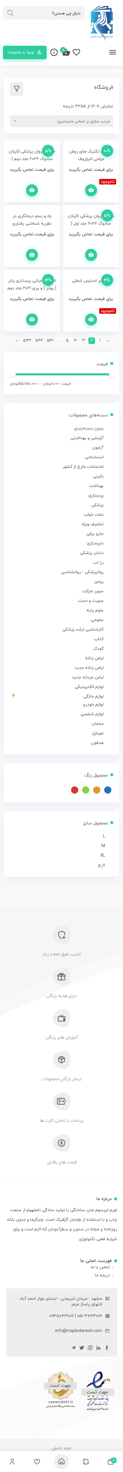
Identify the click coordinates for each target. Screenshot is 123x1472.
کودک (98, 648)
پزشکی (97, 505)
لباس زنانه (94, 658)
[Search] (10, 13)
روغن (99, 581)
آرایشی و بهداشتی (87, 438)
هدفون (97, 743)
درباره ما (102, 1275)
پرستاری (96, 495)
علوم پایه (95, 610)
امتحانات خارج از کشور (83, 467)
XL (102, 855)
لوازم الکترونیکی (89, 687)
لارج (101, 865)
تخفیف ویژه (93, 524)
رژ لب (98, 562)
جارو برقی (95, 534)
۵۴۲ (39, 340)
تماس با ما (100, 1267)
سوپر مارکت (93, 591)
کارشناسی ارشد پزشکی (83, 629)
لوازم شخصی (92, 714)
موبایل (98, 733)
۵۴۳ (27, 340)
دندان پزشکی (92, 553)
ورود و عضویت (20, 52)
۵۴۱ (50, 340)
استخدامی (94, 457)
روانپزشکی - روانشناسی (82, 572)
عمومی (97, 620)
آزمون (98, 447)
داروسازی (95, 543)
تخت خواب (94, 514)
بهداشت (96, 486)
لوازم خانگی (93, 696)
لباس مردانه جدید (88, 677)
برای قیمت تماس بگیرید (96, 186)
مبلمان (98, 724)
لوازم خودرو (93, 704)
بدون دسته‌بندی (89, 428)
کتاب (99, 639)
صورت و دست (91, 601)
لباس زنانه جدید (89, 668)
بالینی (98, 476)
